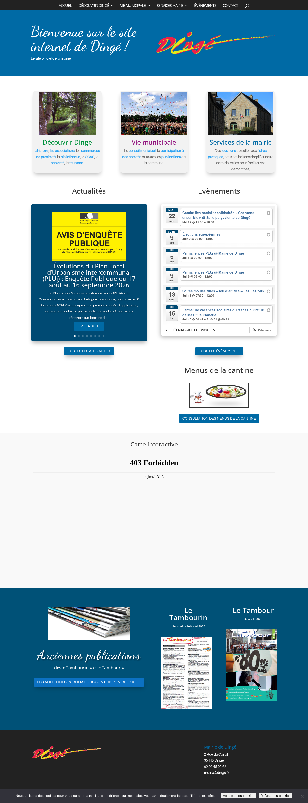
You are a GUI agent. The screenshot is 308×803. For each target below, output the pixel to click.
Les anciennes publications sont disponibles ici (86, 682)
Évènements (205, 6)
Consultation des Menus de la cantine (219, 418)
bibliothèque (70, 157)
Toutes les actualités (89, 351)
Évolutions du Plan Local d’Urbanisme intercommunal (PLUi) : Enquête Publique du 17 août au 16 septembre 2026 (89, 275)
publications (171, 157)
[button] (262, 330)
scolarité (57, 163)
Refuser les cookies (275, 795)
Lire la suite (89, 326)
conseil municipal (142, 151)
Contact (230, 6)
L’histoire (41, 151)
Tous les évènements (219, 351)
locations (229, 151)
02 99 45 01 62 (215, 767)
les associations (62, 151)
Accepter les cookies (238, 795)
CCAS (89, 157)
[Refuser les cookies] (302, 796)
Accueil (65, 6)
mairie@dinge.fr (216, 773)
